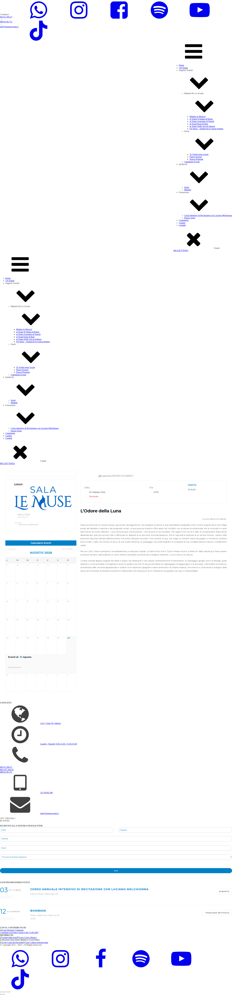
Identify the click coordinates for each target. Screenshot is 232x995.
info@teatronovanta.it (9, 27)
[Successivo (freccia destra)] (4, 994)
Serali (186, 187)
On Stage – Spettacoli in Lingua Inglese (206, 129)
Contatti (182, 225)
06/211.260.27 (6, 17)
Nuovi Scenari (196, 157)
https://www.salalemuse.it (28, 525)
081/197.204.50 (6, 770)
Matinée (187, 190)
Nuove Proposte (196, 159)
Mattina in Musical (197, 116)
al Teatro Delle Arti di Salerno (202, 126)
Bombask (38, 910)
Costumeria (184, 220)
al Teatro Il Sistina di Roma (201, 119)
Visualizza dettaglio (217, 913)
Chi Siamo (183, 68)
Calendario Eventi (192, 162)
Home (181, 65)
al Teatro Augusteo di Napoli (202, 121)
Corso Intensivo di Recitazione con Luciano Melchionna (208, 215)
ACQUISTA (224, 891)
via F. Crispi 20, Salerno (50, 723)
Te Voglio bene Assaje (199, 154)
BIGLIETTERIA (180, 250)
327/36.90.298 (46, 793)
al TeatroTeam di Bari (199, 124)
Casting (182, 223)
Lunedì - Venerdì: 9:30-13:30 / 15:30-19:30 (58, 744)
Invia (116, 871)
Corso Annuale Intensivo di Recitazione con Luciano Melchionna (89, 889)
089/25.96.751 (6, 22)
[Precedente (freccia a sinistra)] (1, 994)
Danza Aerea (189, 218)
